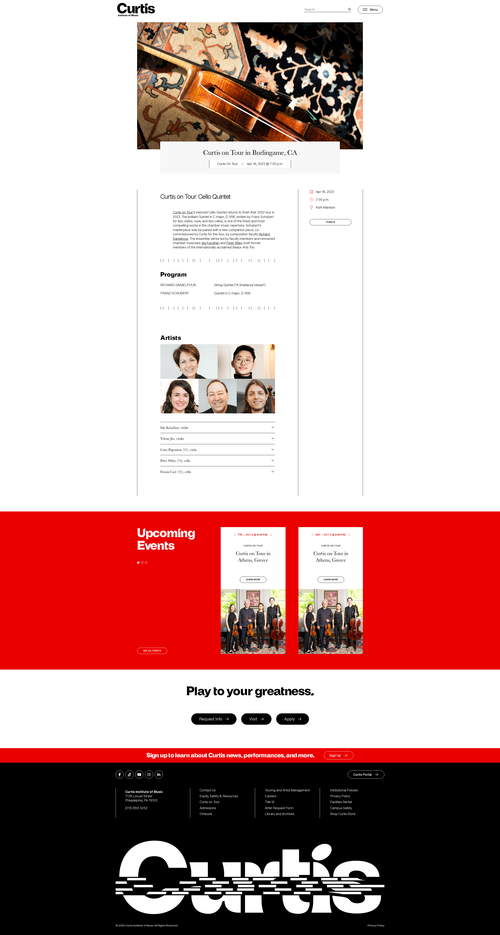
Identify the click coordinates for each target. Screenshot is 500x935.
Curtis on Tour (210, 802)
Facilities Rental (341, 802)
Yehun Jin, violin (172, 438)
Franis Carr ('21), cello (175, 471)
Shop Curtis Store (342, 814)
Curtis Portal (362, 774)
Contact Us (208, 790)
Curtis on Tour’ (183, 212)
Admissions (208, 808)
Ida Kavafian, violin (174, 427)
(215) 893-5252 (136, 808)
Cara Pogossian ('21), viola (178, 449)
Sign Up (335, 755)
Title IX (269, 802)
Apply (289, 719)
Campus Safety (341, 808)
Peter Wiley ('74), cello (175, 460)
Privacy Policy (340, 796)
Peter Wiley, (234, 243)
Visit (253, 719)
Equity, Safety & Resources (219, 796)
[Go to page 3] (146, 563)
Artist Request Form (279, 808)
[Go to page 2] (142, 563)
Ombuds (206, 814)
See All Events (152, 650)
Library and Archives (279, 814)
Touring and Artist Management (287, 790)
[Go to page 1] (138, 563)
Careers (270, 796)
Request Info (210, 719)
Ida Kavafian (210, 243)
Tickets (330, 222)
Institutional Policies (344, 790)
